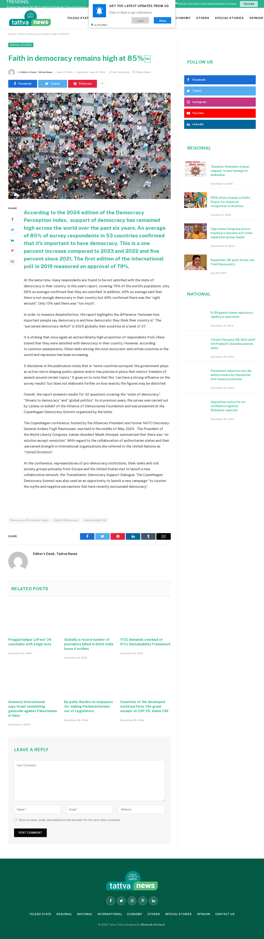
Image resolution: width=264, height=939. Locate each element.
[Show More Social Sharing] (102, 84)
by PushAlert (100, 24)
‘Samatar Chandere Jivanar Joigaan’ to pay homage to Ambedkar (230, 171)
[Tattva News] (57, 18)
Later (140, 20)
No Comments (121, 72)
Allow (162, 20)
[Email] (12, 261)
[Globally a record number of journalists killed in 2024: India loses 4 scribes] (89, 617)
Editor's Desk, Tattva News (36, 72)
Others (153, 914)
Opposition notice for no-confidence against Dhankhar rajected (228, 406)
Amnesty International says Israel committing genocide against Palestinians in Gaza (32, 708)
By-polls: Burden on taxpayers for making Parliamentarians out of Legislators (88, 706)
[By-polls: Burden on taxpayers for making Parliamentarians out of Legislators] (89, 679)
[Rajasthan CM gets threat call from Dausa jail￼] (195, 262)
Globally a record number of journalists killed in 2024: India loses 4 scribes (88, 644)
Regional (64, 914)
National (84, 914)
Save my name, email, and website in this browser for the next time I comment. (70, 820)
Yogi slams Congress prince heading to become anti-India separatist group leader (231, 233)
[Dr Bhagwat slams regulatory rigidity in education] (195, 315)
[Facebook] (12, 219)
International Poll (95, 520)
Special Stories (21, 45)
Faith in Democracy (66, 520)
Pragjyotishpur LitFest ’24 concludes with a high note (29, 642)
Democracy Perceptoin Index (29, 520)
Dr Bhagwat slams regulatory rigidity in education (232, 314)
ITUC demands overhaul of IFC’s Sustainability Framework (145, 642)
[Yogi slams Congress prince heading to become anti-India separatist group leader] (195, 231)
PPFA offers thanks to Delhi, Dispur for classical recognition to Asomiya (231, 202)
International (110, 914)
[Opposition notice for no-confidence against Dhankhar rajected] (195, 404)
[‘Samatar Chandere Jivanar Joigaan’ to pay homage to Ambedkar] (195, 169)
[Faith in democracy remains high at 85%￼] (89, 146)
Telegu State (40, 914)
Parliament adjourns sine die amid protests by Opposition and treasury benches (231, 375)
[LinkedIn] (12, 240)
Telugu (248, 4)
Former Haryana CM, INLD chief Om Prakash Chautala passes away (50, 7)
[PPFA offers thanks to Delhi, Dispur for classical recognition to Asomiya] (195, 200)
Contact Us (225, 914)
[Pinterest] (12, 251)
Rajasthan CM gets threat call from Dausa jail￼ (233, 262)
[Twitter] (12, 230)
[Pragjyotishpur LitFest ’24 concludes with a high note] (33, 617)
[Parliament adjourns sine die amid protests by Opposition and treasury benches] (195, 373)
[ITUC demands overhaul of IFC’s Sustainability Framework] (145, 617)
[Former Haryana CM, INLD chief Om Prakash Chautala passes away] (195, 342)
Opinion (203, 914)
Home (11, 34)
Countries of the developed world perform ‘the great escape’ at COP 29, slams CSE (144, 706)
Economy (134, 914)
